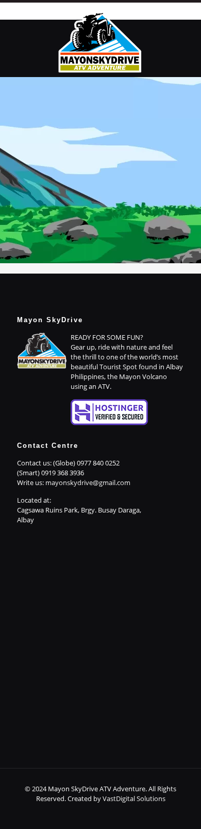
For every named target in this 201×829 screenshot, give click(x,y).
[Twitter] (93, 813)
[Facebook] (65, 813)
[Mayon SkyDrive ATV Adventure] (100, 41)
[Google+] (79, 813)
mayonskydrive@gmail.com (87, 482)
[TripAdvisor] (135, 813)
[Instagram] (121, 813)
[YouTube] (107, 813)
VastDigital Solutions (134, 798)
